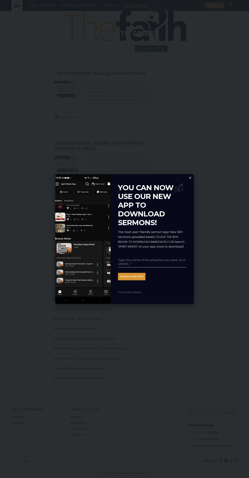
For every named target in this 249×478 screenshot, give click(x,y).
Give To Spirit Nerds (129, 292)
